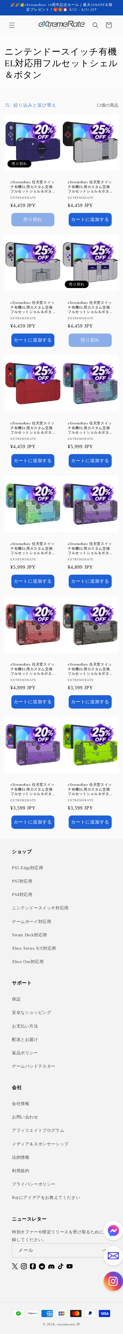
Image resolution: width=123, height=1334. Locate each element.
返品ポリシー (25, 1053)
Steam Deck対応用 (29, 935)
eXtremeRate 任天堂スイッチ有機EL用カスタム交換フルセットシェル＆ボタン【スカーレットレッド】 (32, 428)
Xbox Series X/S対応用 (34, 948)
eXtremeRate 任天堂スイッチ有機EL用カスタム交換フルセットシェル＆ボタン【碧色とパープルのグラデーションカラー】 (90, 428)
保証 (16, 999)
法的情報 (20, 1157)
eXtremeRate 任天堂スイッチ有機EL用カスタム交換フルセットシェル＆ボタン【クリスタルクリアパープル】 (90, 549)
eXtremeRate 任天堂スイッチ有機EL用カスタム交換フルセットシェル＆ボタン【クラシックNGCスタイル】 (32, 187)
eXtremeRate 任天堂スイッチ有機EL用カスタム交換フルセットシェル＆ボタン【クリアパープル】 (32, 790)
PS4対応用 (22, 894)
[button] (12, 25)
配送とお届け (25, 1039)
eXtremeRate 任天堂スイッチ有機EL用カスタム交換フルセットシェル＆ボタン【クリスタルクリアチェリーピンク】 (32, 670)
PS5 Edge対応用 (27, 868)
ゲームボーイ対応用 (31, 921)
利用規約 (20, 1171)
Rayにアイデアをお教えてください (46, 1197)
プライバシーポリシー (34, 1184)
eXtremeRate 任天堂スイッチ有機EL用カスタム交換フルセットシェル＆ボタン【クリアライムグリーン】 (90, 790)
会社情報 (20, 1103)
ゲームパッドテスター (34, 1066)
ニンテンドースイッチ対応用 (40, 908)
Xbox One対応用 (28, 962)
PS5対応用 (22, 881)
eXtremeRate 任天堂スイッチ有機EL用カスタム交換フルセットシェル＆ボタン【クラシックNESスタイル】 (90, 187)
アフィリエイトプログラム (38, 1130)
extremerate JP (68, 1324)
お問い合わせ (25, 1117)
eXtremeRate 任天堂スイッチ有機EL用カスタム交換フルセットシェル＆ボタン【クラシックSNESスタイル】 (90, 308)
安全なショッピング (31, 1012)
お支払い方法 (25, 1026)
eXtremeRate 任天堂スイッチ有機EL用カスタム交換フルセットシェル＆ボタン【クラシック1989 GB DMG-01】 (32, 308)
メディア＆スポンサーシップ (40, 1144)
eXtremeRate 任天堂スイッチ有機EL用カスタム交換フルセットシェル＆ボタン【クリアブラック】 (90, 670)
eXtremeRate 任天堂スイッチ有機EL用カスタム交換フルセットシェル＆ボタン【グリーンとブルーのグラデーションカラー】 (32, 549)
